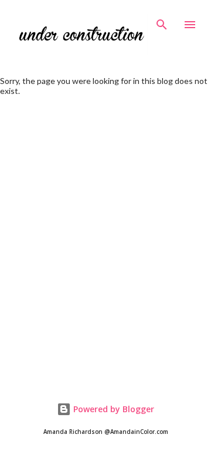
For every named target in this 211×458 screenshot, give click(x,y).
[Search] (162, 21)
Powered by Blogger (112, 409)
